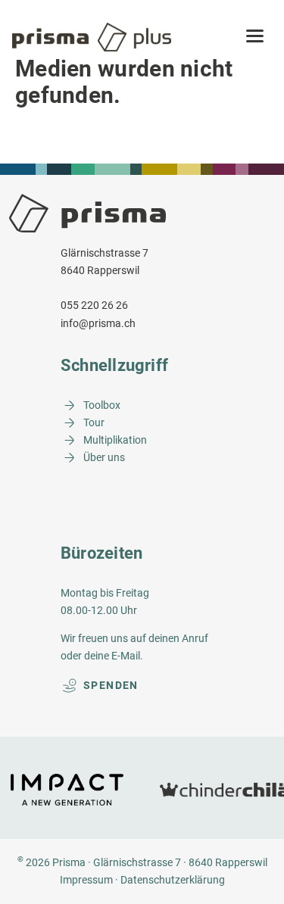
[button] (255, 37)
